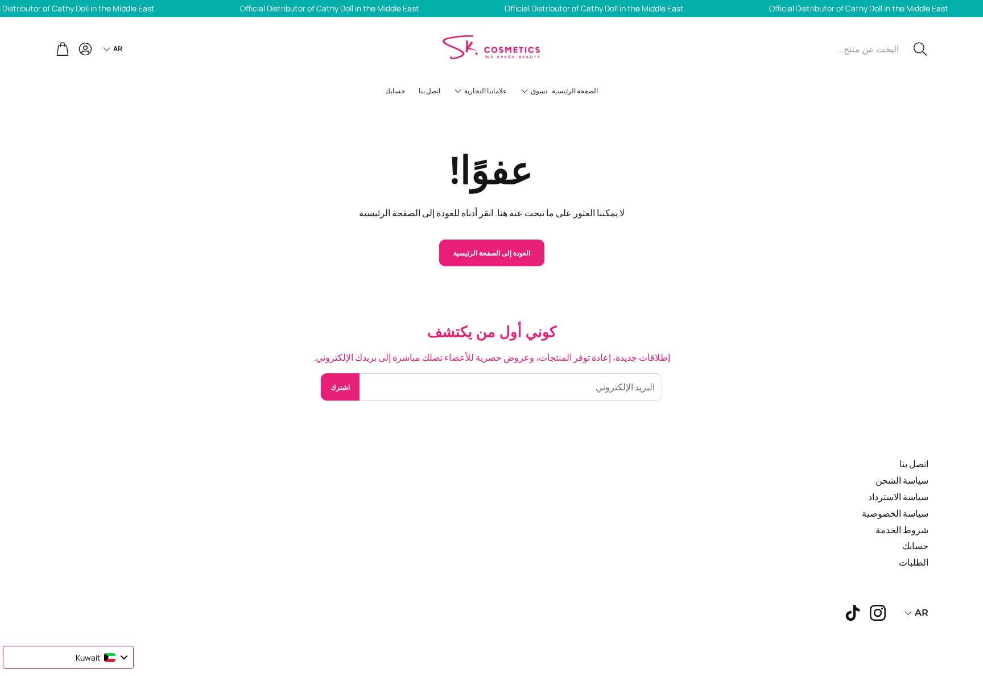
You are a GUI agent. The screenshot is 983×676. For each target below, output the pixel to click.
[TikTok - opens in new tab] (853, 613)
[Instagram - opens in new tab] (878, 613)
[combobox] (68, 657)
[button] (851, 49)
